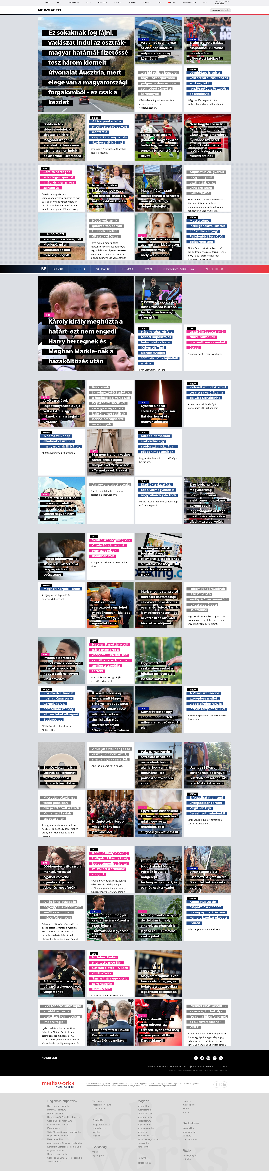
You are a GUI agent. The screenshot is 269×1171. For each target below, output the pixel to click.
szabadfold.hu (99, 1128)
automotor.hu (144, 1109)
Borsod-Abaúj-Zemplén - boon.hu (63, 1117)
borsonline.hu (144, 1163)
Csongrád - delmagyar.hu (59, 1121)
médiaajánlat (222, 1067)
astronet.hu (143, 1106)
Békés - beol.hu (55, 1113)
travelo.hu (142, 1132)
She (159, 3)
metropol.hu (189, 1104)
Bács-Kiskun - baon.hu (58, 1106)
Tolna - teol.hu (54, 1161)
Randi (172, 3)
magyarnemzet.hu (101, 1124)
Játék (205, 3)
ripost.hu (187, 1101)
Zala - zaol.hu (99, 1108)
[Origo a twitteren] (202, 1058)
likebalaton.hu (144, 1121)
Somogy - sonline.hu (57, 1154)
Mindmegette (73, 3)
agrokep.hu (98, 1155)
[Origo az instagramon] (208, 1058)
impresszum (210, 1067)
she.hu (186, 1112)
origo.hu (96, 1135)
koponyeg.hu (189, 1132)
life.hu (186, 1108)
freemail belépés (220, 10)
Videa (88, 3)
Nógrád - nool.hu (55, 1150)
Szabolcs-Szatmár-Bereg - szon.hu (64, 1158)
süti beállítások (197, 1067)
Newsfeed (102, 3)
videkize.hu (143, 1143)
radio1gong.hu (190, 1155)
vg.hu (95, 1151)
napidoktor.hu (144, 1124)
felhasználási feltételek (180, 1067)
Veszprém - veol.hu (101, 1104)
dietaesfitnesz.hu (146, 1135)
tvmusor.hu (143, 1146)
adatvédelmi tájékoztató (158, 1067)
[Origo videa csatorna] (215, 1058)
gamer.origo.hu (145, 1117)
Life (59, 3)
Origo (47, 3)
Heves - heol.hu (55, 1139)
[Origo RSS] (221, 1058)
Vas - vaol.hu (98, 1101)
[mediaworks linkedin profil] (224, 1084)
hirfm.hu (187, 1159)
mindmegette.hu (146, 1128)
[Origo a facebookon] (196, 1058)
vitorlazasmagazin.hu (148, 1139)
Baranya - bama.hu (56, 1109)
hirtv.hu (96, 1132)
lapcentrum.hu (190, 1139)
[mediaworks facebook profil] (216, 1084)
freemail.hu (188, 1128)
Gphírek (147, 3)
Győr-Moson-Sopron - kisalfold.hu (64, 1132)
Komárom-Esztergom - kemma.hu (64, 1146)
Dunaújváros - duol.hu (58, 1124)
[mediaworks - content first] (58, 1084)
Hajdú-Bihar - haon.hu (58, 1135)
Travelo (132, 3)
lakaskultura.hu (145, 1113)
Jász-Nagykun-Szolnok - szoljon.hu (64, 1143)
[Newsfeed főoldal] (49, 1058)
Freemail (118, 3)
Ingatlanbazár (189, 3)
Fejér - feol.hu (54, 1128)
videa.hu (187, 1135)
